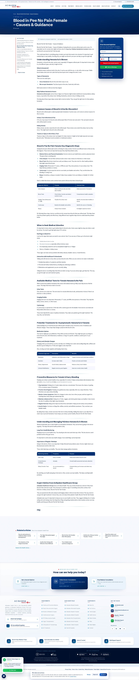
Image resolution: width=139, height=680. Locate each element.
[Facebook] (112, 628)
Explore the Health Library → (23, 548)
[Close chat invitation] (22, 659)
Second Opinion (118, 1)
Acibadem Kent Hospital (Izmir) (73, 618)
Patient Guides (92, 618)
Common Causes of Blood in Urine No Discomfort (25, 43)
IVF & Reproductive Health (49, 618)
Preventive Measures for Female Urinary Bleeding (24, 60)
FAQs (90, 621)
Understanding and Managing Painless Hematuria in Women (24, 63)
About (52, 6)
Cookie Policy (81, 669)
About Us (91, 605)
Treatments (71, 6)
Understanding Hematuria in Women (25, 40)
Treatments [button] (45, 600)
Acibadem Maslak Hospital (72, 605)
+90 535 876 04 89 (130, 1)
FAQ (18, 69)
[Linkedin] (124, 628)
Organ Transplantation (48, 621)
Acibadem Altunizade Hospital (73, 608)
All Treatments (46, 628)
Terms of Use (75, 669)
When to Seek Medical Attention (24, 49)
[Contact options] (4, 676)
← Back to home (21, 72)
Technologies (87, 6)
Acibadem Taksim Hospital (72, 624)
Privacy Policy (68, 669)
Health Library (96, 6)
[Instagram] (116, 628)
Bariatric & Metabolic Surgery (50, 611)
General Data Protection (105, 669)
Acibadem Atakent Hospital (72, 615)
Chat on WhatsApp (112, 67)
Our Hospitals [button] (70, 600)
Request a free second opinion (111, 63)
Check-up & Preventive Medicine (50, 605)
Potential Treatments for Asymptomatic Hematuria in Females (23, 56)
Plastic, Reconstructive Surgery (50, 608)
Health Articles (106, 6)
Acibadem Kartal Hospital (72, 621)
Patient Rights (92, 624)
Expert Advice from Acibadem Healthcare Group (24, 66)
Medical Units (79, 6)
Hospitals (57, 6)
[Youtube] (120, 628)
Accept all (103, 674)
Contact (113, 6)
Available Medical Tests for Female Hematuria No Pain (25, 51)
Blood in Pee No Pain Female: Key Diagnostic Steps (25, 46)
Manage (89, 674)
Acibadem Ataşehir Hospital (72, 611)
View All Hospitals (70, 628)
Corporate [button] (91, 600)
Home (14, 14)
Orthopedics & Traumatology (50, 624)
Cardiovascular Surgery (48, 615)
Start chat (13, 670)
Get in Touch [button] (115, 600)
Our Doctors (92, 608)
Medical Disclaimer (89, 669)
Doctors (64, 6)
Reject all (95, 674)
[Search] (119, 6)
